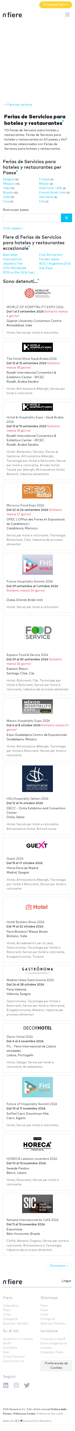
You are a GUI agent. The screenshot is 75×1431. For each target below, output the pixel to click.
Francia (44, 179)
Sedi (6, 1352)
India (6, 188)
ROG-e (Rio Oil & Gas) (19, 272)
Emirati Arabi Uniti (52, 192)
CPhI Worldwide (14, 268)
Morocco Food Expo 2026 (25, 505)
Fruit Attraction (50, 254)
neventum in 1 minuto (18, 1339)
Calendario (10, 1305)
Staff (7, 1343)
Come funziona (14, 1356)
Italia (6, 197)
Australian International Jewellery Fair (13, 259)
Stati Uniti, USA (50, 188)
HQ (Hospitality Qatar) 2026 (27, 798)
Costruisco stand (52, 1339)
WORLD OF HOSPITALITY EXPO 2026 (35, 307)
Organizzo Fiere (51, 1352)
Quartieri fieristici (15, 1323)
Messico (9, 183)
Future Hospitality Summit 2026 (30, 581)
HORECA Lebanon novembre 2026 (32, 1159)
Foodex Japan (49, 259)
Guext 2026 (15, 858)
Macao (44, 183)
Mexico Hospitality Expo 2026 (28, 721)
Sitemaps (49, 1298)
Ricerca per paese (16, 210)
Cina (6, 201)
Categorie (10, 1319)
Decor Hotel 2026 (20, 1036)
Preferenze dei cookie (50, 1414)
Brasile (8, 192)
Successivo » (59, 1265)
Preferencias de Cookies (56, 1365)
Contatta (10, 1347)
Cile (41, 201)
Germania (46, 197)
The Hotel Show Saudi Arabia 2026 (32, 358)
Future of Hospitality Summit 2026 (32, 1104)
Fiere (7, 1298)
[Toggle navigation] (67, 14)
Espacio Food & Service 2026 (27, 655)
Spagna (8, 179)
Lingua (66, 1281)
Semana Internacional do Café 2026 (32, 1220)
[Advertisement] (37, 61)
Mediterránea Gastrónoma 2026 (30, 980)
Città (7, 1314)
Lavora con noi (13, 1361)
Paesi (7, 1310)
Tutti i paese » (13, 228)
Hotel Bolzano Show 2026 (25, 922)
